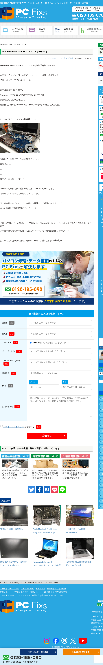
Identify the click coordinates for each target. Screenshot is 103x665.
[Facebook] (39, 489)
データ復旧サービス (8, 595)
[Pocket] (54, 489)
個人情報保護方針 (60, 592)
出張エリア (40, 588)
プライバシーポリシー (13, 427)
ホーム (3, 588)
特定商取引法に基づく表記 (52, 595)
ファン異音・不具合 (66, 58)
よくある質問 (60, 588)
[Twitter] (31, 489)
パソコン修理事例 (20, 592)
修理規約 (35, 595)
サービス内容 (13, 588)
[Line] (62, 489)
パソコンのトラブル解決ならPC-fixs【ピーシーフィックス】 (22, 583)
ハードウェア (53, 58)
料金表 (50, 588)
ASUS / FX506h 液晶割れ (11, 529)
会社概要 (47, 592)
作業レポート (5, 592)
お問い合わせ (35, 592)
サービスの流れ (27, 588)
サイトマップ (24, 595)
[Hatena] (47, 489)
